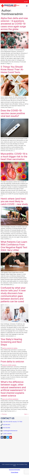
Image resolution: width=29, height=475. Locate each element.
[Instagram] (5, 437)
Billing (26, 1)
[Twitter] (7, 437)
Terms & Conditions (20, 464)
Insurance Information (14, 469)
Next (26, 414)
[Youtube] (10, 437)
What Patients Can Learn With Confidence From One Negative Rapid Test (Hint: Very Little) (14, 245)
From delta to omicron (12, 361)
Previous (4, 414)
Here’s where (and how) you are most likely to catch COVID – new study (14, 201)
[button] (27, 6)
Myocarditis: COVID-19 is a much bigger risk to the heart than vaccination (14, 156)
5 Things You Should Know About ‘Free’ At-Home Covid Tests (12, 69)
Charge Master (14, 472)
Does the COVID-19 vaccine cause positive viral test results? (13, 113)
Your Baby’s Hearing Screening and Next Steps (11, 342)
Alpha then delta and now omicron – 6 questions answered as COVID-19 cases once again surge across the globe (14, 24)
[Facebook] (2, 437)
